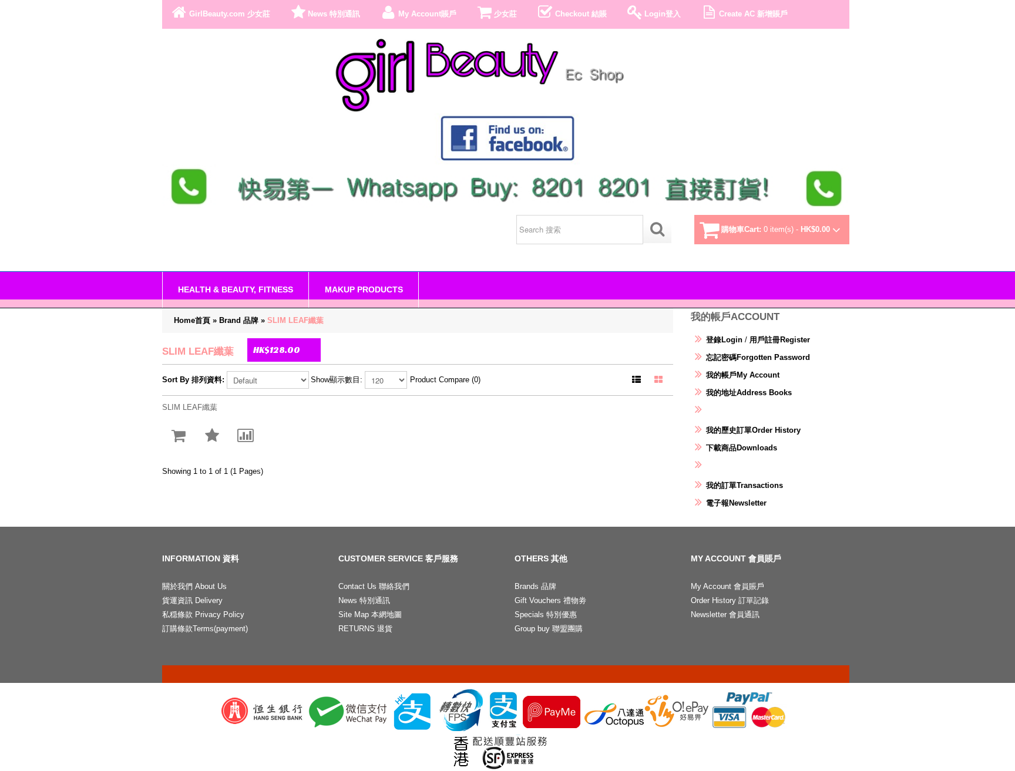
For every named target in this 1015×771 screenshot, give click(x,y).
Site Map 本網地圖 (370, 614)
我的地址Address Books (749, 392)
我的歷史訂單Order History (753, 430)
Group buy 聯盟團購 (549, 628)
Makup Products (364, 289)
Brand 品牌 (238, 320)
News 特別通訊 (334, 13)
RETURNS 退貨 (365, 628)
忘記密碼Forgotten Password (758, 357)
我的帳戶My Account (742, 375)
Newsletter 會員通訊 (725, 614)
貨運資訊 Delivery (192, 600)
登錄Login (724, 339)
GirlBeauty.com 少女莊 (229, 13)
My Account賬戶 (427, 13)
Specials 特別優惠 (546, 614)
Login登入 (662, 13)
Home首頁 (192, 320)
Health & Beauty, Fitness (235, 289)
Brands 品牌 (535, 586)
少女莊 (505, 13)
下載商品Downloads (741, 447)
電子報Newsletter (736, 503)
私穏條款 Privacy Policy (203, 614)
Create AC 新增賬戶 (753, 13)
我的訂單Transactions (744, 485)
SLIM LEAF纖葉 (295, 320)
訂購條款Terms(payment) (205, 628)
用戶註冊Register (780, 339)
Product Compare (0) (445, 379)
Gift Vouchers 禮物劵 (550, 600)
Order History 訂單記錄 (730, 600)
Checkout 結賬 (581, 13)
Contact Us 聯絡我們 (373, 586)
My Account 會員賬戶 (727, 586)
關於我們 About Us (194, 586)
